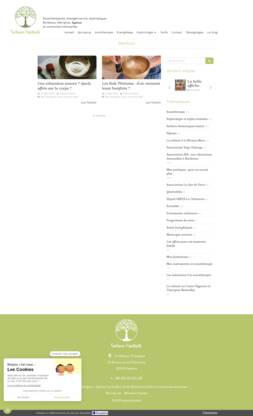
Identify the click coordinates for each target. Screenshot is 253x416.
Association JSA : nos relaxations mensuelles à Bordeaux (189, 156)
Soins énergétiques (179, 227)
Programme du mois (180, 220)
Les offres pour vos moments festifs (186, 243)
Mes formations (177, 257)
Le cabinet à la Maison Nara (186, 140)
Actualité (173, 206)
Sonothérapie (176, 112)
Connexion (210, 412)
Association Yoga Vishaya (185, 147)
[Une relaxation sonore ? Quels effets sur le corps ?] (67, 67)
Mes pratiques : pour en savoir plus (187, 171)
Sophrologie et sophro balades (187, 119)
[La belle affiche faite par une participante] (180, 85)
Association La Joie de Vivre (186, 184)
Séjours (172, 133)
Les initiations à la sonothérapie (189, 275)
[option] (190, 86)
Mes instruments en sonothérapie (189, 264)
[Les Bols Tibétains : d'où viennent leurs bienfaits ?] (131, 67)
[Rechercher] (209, 60)
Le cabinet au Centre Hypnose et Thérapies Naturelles (188, 288)
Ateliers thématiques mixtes (185, 126)
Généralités (174, 192)
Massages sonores (179, 234)
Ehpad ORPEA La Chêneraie (185, 199)
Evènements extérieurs (182, 213)
